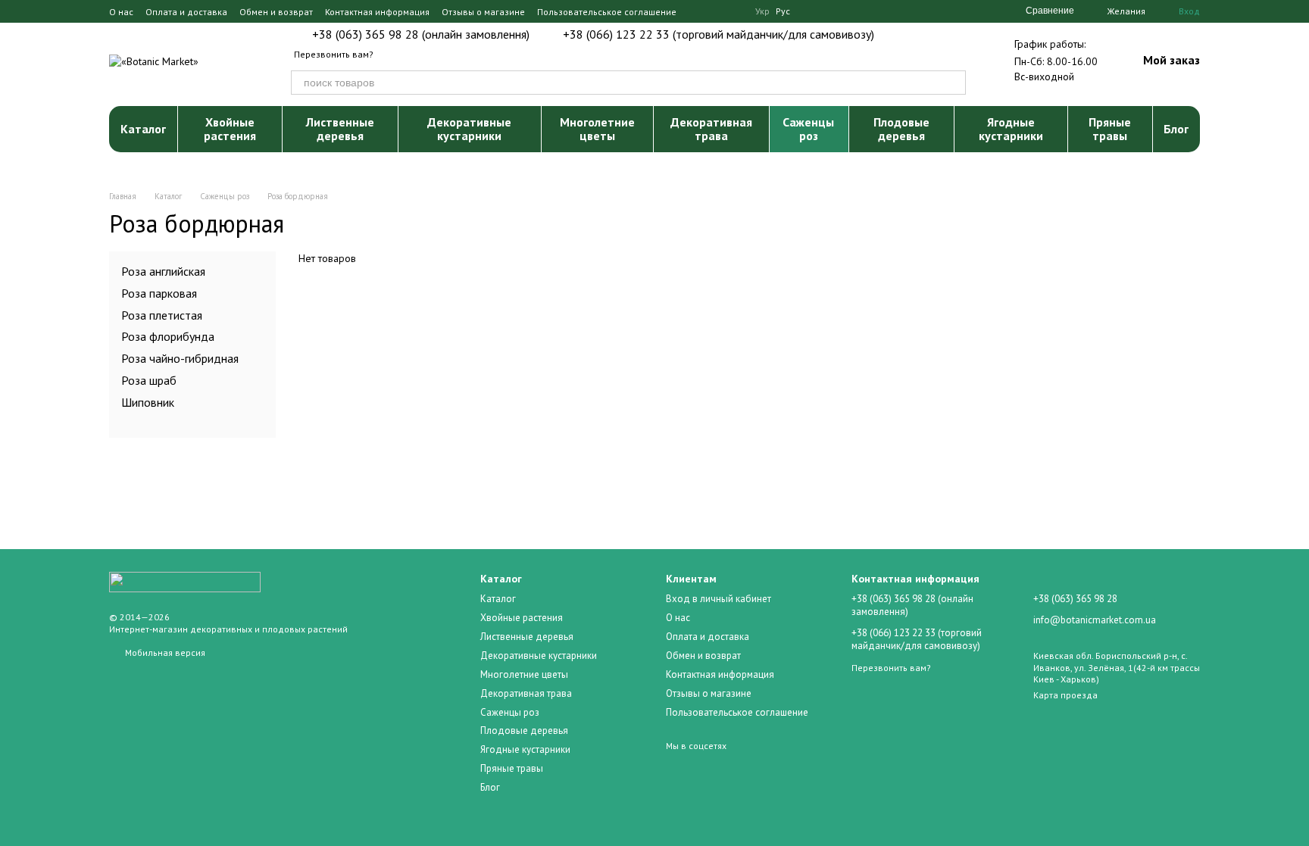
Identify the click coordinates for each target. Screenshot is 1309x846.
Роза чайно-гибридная (180, 358)
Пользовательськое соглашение (606, 11)
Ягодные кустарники (1011, 128)
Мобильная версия (164, 652)
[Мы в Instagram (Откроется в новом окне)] (716, 11)
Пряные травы (1110, 128)
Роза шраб (149, 380)
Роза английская (163, 271)
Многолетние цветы (597, 128)
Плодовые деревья (901, 128)
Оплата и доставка (186, 11)
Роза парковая (159, 292)
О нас (121, 11)
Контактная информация (377, 11)
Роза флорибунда (167, 336)
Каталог (143, 128)
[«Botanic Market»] (185, 581)
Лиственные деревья (340, 128)
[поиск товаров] (954, 82)
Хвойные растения (230, 128)
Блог (1176, 128)
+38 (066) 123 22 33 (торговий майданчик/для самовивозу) (718, 34)
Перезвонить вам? (333, 54)
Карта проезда (1065, 695)
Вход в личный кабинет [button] (718, 598)
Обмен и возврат (276, 11)
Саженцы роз (808, 128)
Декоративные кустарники (469, 128)
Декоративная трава (711, 128)
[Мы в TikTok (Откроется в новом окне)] (734, 11)
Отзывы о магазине (483, 11)
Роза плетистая (161, 314)
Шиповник (147, 401)
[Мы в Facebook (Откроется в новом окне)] (698, 11)
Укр (762, 11)
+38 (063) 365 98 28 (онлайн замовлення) (421, 34)
